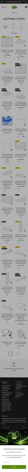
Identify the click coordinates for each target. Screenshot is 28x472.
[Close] (25, 432)
